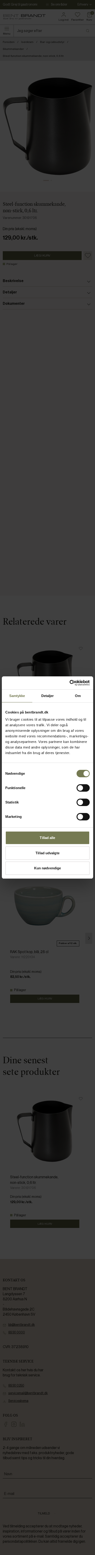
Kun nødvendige (47, 868)
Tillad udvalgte (47, 853)
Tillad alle (47, 838)
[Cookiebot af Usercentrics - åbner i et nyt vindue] (69, 683)
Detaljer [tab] (47, 696)
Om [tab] (78, 696)
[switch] (83, 788)
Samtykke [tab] (17, 696)
